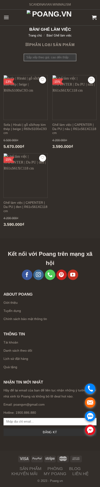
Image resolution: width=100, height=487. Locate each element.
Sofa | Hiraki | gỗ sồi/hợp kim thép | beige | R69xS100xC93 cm (25, 129)
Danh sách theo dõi (17, 350)
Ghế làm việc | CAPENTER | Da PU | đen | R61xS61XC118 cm (25, 207)
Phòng (55, 468)
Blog (75, 468)
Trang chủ (35, 35)
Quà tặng (10, 367)
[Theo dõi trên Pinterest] (61, 275)
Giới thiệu (10, 302)
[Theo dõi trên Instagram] (38, 275)
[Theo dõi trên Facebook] (27, 275)
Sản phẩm (30, 468)
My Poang (55, 473)
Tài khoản (10, 342)
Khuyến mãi (24, 473)
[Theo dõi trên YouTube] (73, 275)
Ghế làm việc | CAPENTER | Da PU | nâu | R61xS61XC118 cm (74, 129)
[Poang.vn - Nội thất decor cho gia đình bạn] (50, 17)
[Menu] (6, 17)
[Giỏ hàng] (94, 17)
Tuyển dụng (12, 311)
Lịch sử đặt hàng (15, 358)
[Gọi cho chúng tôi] (50, 275)
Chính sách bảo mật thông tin (25, 319)
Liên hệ (80, 473)
